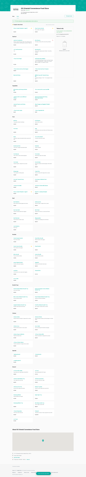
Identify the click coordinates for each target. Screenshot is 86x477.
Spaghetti (37, 262)
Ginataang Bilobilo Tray (18, 402)
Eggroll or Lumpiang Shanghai (41, 191)
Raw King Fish (37, 49)
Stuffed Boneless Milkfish (40, 58)
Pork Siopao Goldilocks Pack (40, 179)
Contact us (20, 472)
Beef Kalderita (16, 201)
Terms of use (26, 472)
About (18, 16)
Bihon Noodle (16, 254)
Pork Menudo (16, 154)
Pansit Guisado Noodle (18, 238)
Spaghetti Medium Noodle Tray (20, 304)
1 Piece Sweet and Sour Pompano (42, 68)
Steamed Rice (38, 270)
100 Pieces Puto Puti (18, 386)
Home (13, 470)
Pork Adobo (37, 154)
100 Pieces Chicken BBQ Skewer (41, 185)
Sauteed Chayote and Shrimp (19, 104)
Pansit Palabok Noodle (18, 262)
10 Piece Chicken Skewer (19, 342)
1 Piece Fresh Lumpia (18, 110)
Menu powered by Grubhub (50, 24)
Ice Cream (16, 419)
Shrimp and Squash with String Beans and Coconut (41, 97)
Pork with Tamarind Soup (19, 179)
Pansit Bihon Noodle (39, 238)
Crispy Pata (37, 171)
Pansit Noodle (38, 246)
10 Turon (37, 370)
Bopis (15, 136)
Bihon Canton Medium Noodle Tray (21, 296)
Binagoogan (16, 171)
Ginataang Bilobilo (17, 394)
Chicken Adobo (17, 316)
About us (14, 472)
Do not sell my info (54, 472)
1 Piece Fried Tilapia (18, 58)
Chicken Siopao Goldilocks (19, 334)
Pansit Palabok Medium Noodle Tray (42, 296)
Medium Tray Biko (38, 386)
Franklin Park (19, 470)
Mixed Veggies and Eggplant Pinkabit (42, 104)
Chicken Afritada (38, 316)
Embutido (37, 145)
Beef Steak (37, 209)
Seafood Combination (18, 40)
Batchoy (15, 120)
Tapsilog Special (17, 354)
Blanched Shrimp (17, 75)
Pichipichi (37, 411)
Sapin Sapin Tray (38, 394)
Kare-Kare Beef (17, 209)
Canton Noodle (38, 254)
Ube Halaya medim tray (39, 402)
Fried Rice (16, 270)
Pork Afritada (37, 162)
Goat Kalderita (16, 226)
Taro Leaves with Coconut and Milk (42, 89)
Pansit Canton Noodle (39, 28)
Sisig (36, 128)
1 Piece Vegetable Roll (39, 110)
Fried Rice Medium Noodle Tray (41, 304)
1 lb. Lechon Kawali (39, 136)
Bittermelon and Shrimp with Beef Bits (20, 90)
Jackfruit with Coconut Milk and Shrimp (20, 97)
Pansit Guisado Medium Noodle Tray (21, 288)
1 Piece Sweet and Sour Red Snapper (21, 68)
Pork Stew (16, 128)
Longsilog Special (17, 360)
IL (15, 470)
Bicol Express (37, 40)
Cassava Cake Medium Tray (19, 378)
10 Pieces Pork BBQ (17, 185)
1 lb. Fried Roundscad (18, 49)
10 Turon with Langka (18, 370)
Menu (13, 16)
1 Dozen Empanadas (18, 411)
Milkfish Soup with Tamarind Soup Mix (42, 76)
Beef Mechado (16, 218)
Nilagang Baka (38, 218)
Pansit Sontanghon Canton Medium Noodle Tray (42, 289)
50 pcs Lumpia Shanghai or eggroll (20, 28)
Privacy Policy (33, 472)
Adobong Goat (38, 201)
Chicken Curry (16, 326)
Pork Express (37, 120)
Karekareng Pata (17, 145)
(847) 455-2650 (23, 13)
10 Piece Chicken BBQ (39, 334)
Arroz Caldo (16, 278)
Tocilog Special (38, 354)
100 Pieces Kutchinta (39, 378)
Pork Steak (16, 162)
